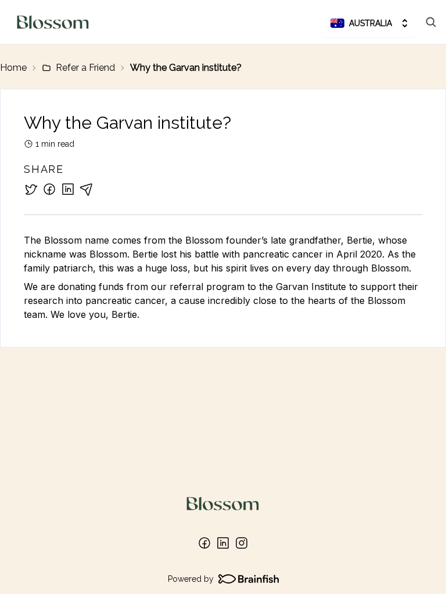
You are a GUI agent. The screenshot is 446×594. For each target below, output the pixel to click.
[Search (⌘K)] (430, 22)
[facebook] (49, 189)
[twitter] (31, 189)
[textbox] (223, 277)
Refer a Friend (85, 67)
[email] (86, 189)
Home (13, 67)
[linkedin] (68, 189)
